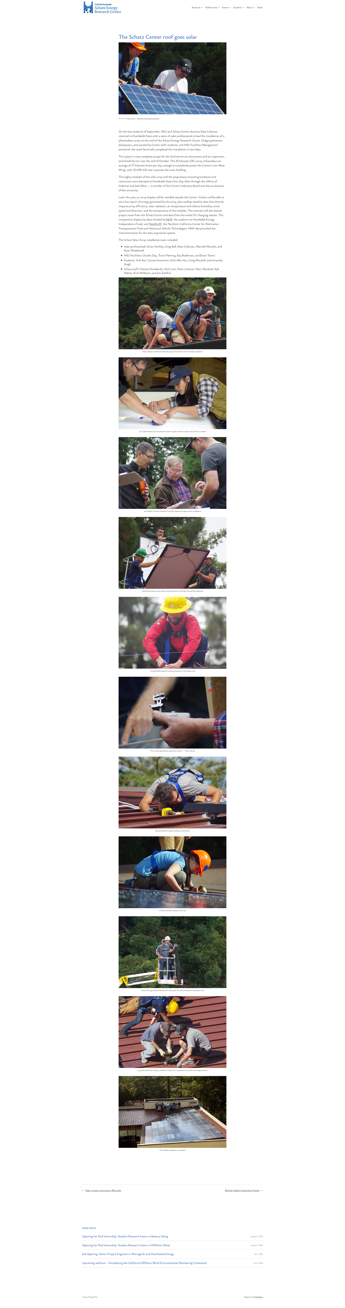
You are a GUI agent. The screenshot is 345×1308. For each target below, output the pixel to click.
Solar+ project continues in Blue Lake (103, 1190)
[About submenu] (254, 7)
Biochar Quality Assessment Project (242, 1190)
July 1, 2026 (258, 1254)
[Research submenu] (202, 7)
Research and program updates (148, 118)
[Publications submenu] (218, 7)
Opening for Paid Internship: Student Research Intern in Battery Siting (125, 1236)
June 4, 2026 (258, 1263)
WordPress (259, 1297)
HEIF (169, 219)
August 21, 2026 (257, 1236)
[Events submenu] (230, 7)
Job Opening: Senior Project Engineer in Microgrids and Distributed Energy (128, 1254)
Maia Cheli (131, 118)
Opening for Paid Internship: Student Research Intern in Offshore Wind (126, 1245)
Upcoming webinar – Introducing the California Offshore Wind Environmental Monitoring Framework (144, 1263)
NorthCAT (155, 224)
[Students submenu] (243, 7)
